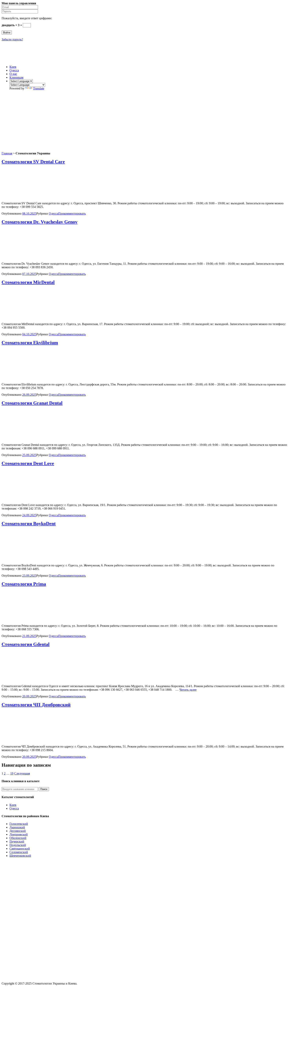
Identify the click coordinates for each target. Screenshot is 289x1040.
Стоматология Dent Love (28, 463)
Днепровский (18, 834)
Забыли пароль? (12, 39)
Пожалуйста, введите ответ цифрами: (27, 18)
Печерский (16, 841)
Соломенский (18, 852)
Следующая (22, 773)
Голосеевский (18, 823)
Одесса (14, 70)
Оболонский (17, 838)
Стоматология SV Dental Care (33, 161)
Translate (38, 88)
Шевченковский (20, 855)
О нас (13, 74)
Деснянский (17, 831)
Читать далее (188, 689)
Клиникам (16, 77)
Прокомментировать (72, 213)
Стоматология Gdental (26, 644)
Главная (7, 153)
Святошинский (19, 848)
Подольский (17, 845)
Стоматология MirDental (28, 282)
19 (11, 773)
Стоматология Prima (24, 583)
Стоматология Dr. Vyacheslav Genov (39, 221)
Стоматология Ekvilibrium (30, 342)
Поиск (43, 789)
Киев (12, 66)
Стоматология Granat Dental (32, 403)
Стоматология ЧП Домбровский (36, 704)
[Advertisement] (144, 120)
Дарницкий (17, 827)
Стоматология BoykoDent (29, 523)
